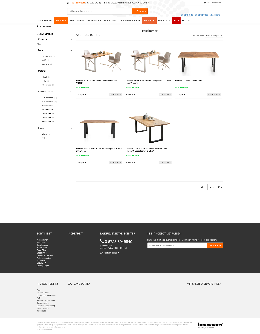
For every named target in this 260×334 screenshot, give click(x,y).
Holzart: (41, 128)
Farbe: (41, 50)
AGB (38, 297)
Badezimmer (42, 252)
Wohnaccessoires (44, 258)
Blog (38, 290)
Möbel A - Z (164, 20)
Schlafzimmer (77, 20)
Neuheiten (149, 20)
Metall (46, 77)
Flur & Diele (110, 20)
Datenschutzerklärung (46, 305)
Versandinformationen (46, 300)
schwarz (47, 64)
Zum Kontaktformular (108, 252)
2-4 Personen (49, 97)
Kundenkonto (187, 15)
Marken (186, 20)
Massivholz (48, 85)
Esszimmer (61, 20)
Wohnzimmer (45, 20)
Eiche (46, 138)
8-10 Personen (49, 109)
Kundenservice (201, 15)
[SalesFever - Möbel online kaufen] (50, 7)
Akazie (46, 134)
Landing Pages (43, 265)
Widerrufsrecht (43, 308)
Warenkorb (215, 15)
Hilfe (208, 3)
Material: (42, 71)
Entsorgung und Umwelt (46, 295)
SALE (176, 20)
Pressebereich (43, 292)
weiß (45, 60)
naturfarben (48, 56)
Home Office (94, 20)
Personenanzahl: (45, 91)
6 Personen (48, 113)
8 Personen (48, 117)
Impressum (216, 3)
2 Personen (48, 121)
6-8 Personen (49, 105)
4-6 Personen (49, 101)
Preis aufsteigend (213, 35)
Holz (45, 81)
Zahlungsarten (43, 303)
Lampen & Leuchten (130, 20)
